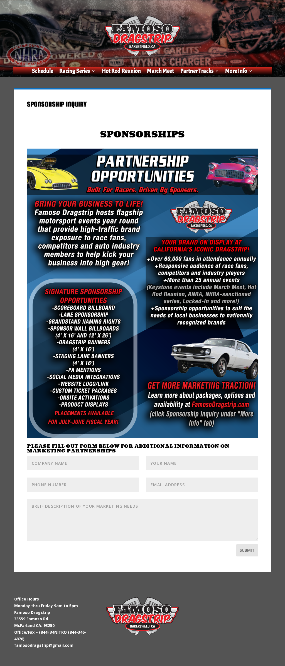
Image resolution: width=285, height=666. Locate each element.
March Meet (160, 71)
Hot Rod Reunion (121, 71)
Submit (247, 550)
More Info (236, 71)
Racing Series (75, 71)
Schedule (42, 71)
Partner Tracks (196, 71)
